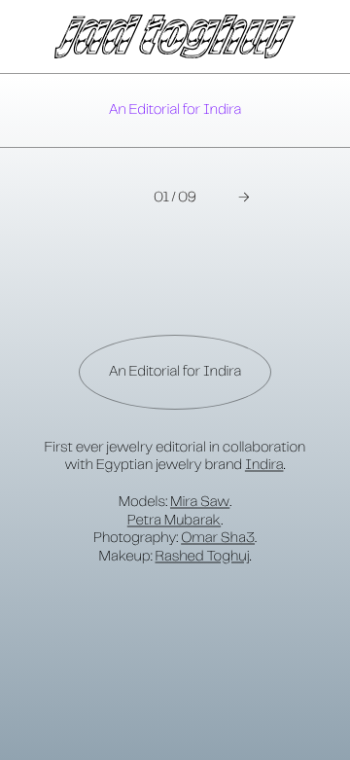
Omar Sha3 (218, 538)
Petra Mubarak (174, 520)
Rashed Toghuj (203, 556)
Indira (264, 465)
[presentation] (175, 110)
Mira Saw (199, 502)
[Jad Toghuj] (175, 36)
